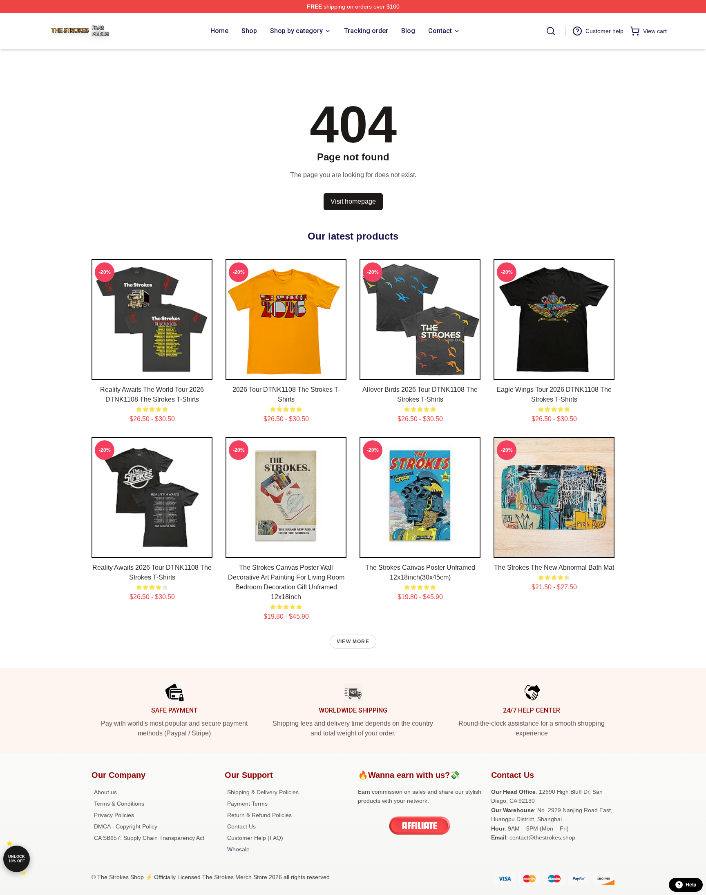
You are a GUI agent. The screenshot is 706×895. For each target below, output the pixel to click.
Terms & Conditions (119, 803)
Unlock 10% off (16, 859)
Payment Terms (247, 803)
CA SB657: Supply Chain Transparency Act (149, 838)
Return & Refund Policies (259, 815)
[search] (551, 31)
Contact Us (241, 826)
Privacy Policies (114, 815)
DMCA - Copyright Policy (125, 826)
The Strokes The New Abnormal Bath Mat (554, 567)
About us (105, 792)
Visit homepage (353, 201)
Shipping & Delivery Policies (263, 792)
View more (353, 641)
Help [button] (691, 885)
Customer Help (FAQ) (255, 838)
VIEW (152, 372)
